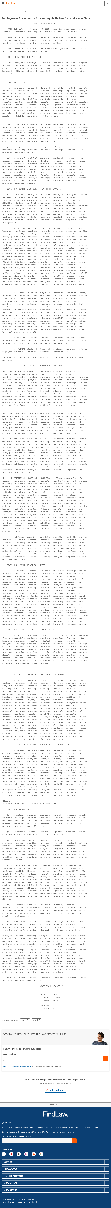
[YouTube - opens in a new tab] (11, 1154)
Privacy (12, 1202)
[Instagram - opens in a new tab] (26, 1154)
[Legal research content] (106, 1183)
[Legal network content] (106, 1190)
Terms (4, 1202)
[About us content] (106, 1162)
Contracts (20, 11)
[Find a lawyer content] (106, 1169)
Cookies (31, 1202)
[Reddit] (34, 1154)
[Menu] (3, 3)
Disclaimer (21, 1202)
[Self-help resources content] (106, 1176)
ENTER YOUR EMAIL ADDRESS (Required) (17, 1136)
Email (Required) (9, 1054)
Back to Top (56, 1104)
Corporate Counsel (8, 11)
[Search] (106, 3)
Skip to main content (55, 2)
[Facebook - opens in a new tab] (4, 1154)
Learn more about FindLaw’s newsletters (17, 1066)
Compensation (32, 11)
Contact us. (95, 1127)
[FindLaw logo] (12, 3)
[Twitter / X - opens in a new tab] (19, 1154)
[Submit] (105, 1058)
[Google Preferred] (41, 1154)
